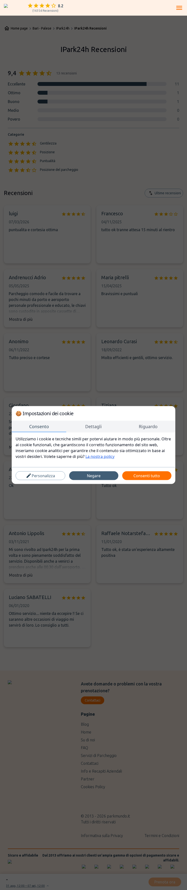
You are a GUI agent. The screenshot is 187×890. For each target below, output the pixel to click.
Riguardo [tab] (148, 426)
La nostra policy (99, 456)
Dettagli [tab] (93, 426)
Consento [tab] (39, 426)
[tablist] (93, 427)
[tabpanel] (93, 447)
